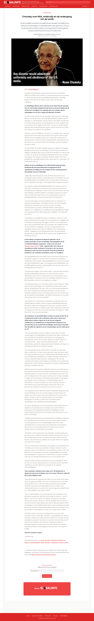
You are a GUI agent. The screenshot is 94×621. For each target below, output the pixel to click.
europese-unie (53, 6)
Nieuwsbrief (63, 616)
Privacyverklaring (37, 616)
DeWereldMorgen (34, 89)
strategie (34, 6)
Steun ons (48, 616)
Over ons (55, 616)
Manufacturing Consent (32, 246)
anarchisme (16, 6)
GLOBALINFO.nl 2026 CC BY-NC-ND (47, 618)
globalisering (43, 6)
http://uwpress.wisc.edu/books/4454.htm (43, 554)
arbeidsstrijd (25, 6)
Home (28, 616)
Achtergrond (47, 12)
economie (7, 6)
